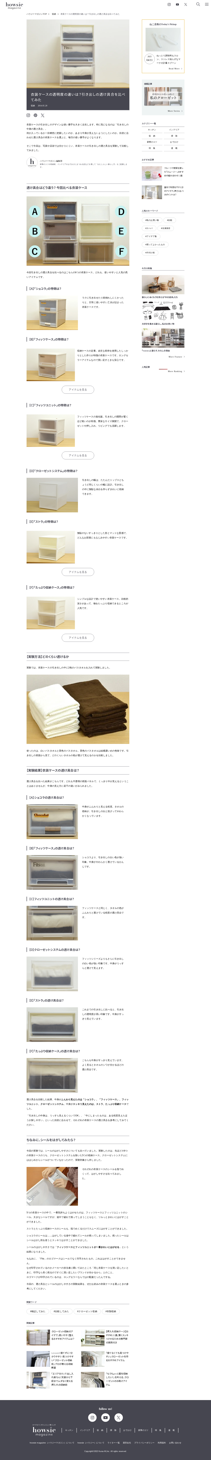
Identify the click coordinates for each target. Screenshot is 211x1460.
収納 (54, 14)
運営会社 (127, 1443)
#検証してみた (37, 1311)
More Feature (175, 357)
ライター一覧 (114, 1443)
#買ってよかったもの (155, 244)
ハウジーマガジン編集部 (51, 161)
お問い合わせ (175, 1443)
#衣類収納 (111, 1311)
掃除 (175, 136)
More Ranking (175, 371)
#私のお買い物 (152, 220)
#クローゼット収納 (87, 1311)
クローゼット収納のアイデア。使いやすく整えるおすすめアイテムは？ (62, 1335)
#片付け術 (150, 252)
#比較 (169, 220)
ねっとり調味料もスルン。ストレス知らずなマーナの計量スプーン (169, 59)
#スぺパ (149, 228)
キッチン (152, 130)
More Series (174, 111)
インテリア (174, 130)
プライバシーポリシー (144, 1443)
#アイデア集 (151, 236)
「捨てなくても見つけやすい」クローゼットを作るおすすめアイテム (117, 1357)
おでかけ (174, 142)
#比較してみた (61, 1311)
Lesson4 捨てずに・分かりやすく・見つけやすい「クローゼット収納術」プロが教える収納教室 (62, 1360)
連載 (175, 148)
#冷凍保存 (165, 228)
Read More (174, 69)
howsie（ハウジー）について (91, 1443)
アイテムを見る (78, 389)
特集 (153, 148)
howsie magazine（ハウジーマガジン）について (52, 1443)
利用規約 (162, 1443)
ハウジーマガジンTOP (37, 14)
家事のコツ (152, 142)
